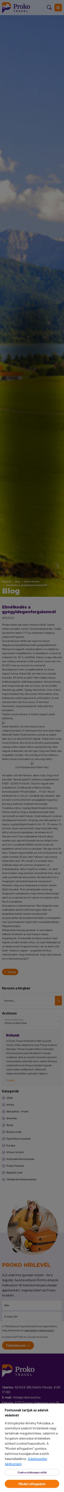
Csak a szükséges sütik (32, 1472)
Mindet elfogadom (32, 1484)
